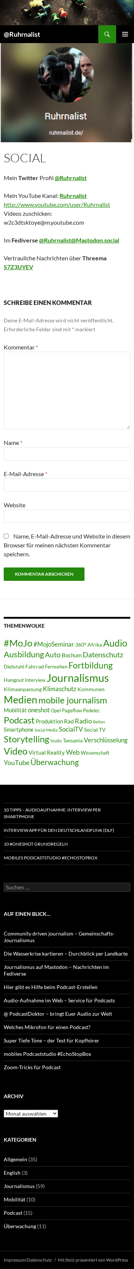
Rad (69, 721)
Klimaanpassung (23, 689)
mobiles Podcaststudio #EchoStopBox (51, 857)
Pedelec (91, 710)
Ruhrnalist (73, 195)
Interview (35, 680)
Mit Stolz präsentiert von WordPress (93, 1260)
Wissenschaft (95, 753)
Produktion (49, 721)
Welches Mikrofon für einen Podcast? (47, 1027)
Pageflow (72, 710)
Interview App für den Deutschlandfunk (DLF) (59, 830)
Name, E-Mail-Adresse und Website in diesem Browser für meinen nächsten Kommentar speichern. (67, 545)
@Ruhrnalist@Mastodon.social (79, 240)
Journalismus (78, 677)
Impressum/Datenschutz (28, 1260)
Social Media (46, 730)
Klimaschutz (59, 689)
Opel (56, 710)
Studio (56, 740)
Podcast (19, 720)
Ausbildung (24, 654)
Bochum (72, 655)
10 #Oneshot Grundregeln (36, 844)
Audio (115, 643)
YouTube (16, 762)
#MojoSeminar (54, 644)
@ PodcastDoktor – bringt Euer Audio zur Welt (58, 1014)
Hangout (14, 680)
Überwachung (55, 762)
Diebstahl (14, 667)
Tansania (73, 740)
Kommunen (91, 689)
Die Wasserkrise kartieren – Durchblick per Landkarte (66, 953)
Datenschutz (103, 654)
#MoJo (18, 642)
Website (14, 504)
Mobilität (15, 710)
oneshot (39, 710)
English (12, 1172)
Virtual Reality (47, 752)
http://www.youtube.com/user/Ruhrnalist (57, 204)
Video (16, 750)
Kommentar (21, 347)
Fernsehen (56, 667)
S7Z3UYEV (18, 266)
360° (80, 644)
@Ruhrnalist (22, 34)
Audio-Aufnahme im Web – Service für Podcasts (59, 1000)
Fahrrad (34, 666)
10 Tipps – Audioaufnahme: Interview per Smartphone (52, 813)
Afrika (94, 644)
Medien (20, 699)
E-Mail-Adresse (25, 473)
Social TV (95, 729)
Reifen (99, 721)
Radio (83, 721)
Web (73, 752)
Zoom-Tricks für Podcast (32, 1067)
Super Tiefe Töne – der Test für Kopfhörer (51, 1040)
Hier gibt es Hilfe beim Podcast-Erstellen (51, 987)
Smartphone (19, 729)
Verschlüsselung (106, 740)
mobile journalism (72, 699)
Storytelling (26, 739)
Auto (53, 654)
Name (13, 442)
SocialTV (71, 729)
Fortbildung (90, 665)
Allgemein (15, 1159)
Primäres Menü (125, 34)
